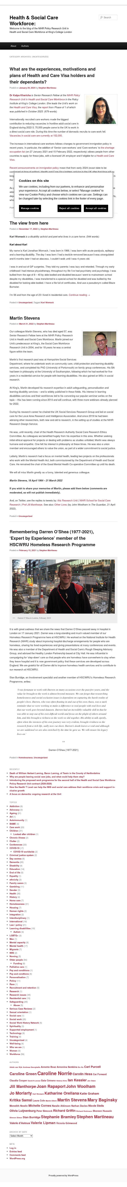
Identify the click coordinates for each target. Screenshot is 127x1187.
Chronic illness (17, 837)
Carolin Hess (82, 1073)
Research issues (18, 994)
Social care (15, 1015)
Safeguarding (16, 1001)
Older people (16, 959)
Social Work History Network (24, 1022)
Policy (13, 980)
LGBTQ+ (14, 935)
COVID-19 (14, 848)
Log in (13, 1147)
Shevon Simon (16, 1117)
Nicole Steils (96, 1106)
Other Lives (60, 504)
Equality (14, 875)
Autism (17, 931)
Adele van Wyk (16, 1067)
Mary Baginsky (102, 1100)
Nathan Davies (79, 1105)
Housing (14, 907)
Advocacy (15, 809)
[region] (63, 195)
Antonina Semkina (67, 1067)
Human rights (16, 911)
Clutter (13, 841)
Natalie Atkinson (61, 1105)
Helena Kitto (61, 1080)
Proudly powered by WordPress (63, 1175)
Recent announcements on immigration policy (34, 167)
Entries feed (16, 1151)
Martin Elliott (51, 1100)
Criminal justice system (22, 855)
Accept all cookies (96, 208)
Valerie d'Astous (20, 1123)
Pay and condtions (19, 973)
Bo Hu (81, 1067)
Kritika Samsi (21, 1100)
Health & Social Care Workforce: (34, 20)
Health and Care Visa (25, 107)
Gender (13, 890)
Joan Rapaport (51, 1086)
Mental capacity (17, 942)
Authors (25, 45)
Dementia (14, 862)
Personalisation (18, 977)
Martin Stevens (25, 318)
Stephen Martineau (47, 87)
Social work (16, 1019)
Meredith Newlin (19, 1105)
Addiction (15, 806)
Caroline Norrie (54, 1073)
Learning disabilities (20, 928)
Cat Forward (100, 1074)
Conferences (16, 844)
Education (15, 869)
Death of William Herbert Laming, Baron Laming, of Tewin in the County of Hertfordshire (55, 773)
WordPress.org (17, 1158)
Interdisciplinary (18, 917)
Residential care (18, 998)
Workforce (15, 1054)
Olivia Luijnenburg (23, 1111)
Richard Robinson (84, 1111)
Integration (15, 914)
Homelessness (26, 757)
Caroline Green (23, 1073)
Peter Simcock (44, 1110)
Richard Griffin (64, 1110)
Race (12, 984)
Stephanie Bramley (58, 1116)
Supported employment (22, 1029)
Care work (15, 827)
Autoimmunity (17, 820)
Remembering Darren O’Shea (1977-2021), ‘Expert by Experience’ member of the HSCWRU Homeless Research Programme (52, 537)
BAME (13, 823)
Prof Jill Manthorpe (32, 504)
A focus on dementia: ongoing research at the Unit (35, 794)
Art (11, 816)
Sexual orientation (19, 1012)
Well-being (15, 1043)
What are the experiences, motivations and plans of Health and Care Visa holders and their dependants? (53, 75)
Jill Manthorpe (23, 1086)
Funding (17, 963)
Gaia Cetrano (48, 1080)
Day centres (15, 858)
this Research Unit (68, 500)
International (16, 921)
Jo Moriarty (21, 1093)
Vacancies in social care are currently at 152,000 (36, 135)
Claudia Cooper (18, 1080)
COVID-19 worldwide (23, 851)
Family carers (16, 883)
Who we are (15, 1047)
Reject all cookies (69, 208)
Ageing (13, 813)
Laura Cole (39, 1100)
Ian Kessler (77, 1080)
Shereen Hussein (102, 1110)
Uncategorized (25, 302)
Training (14, 1036)
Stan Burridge (31, 1117)
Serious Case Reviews (21, 1008)
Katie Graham (89, 1093)
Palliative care (17, 966)
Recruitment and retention (23, 987)
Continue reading (79, 294)
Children (14, 830)
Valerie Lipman (43, 1122)
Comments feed (18, 1154)
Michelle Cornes (39, 1105)
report (45, 107)
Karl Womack (47, 302)
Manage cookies (30, 208)
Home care (15, 900)
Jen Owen (91, 1080)
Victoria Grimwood (66, 1123)
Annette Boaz (48, 1067)
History (13, 896)
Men (12, 938)
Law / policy (16, 924)
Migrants (14, 949)
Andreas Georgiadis (31, 1067)
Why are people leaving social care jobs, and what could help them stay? (47, 776)
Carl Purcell (92, 1067)
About (13, 45)
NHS (12, 952)
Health (13, 893)
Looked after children (24, 834)
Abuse (16, 1005)
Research (14, 991)
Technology (15, 1033)
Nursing (14, 956)
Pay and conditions (19, 970)
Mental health (16, 945)
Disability (14, 865)
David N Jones (34, 1080)
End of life (15, 872)
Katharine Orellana (61, 1093)
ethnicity (14, 879)
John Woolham (80, 1086)
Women (13, 1050)
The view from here (29, 223)
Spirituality (15, 1026)
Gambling (15, 886)
